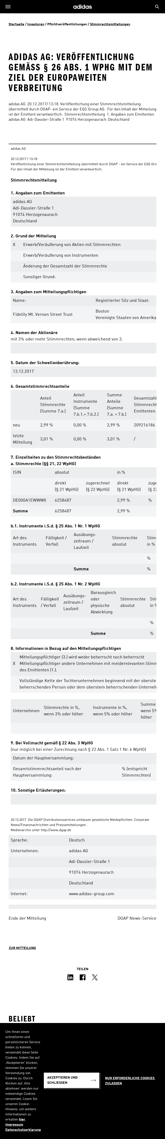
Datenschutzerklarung (23, 1130)
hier (22, 1119)
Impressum (14, 1125)
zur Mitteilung (22, 948)
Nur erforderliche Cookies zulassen (130, 1081)
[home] (82, 7)
